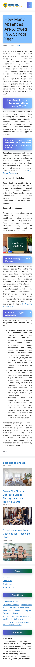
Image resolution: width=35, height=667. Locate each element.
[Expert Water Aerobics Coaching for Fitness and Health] (17, 559)
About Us (6, 577)
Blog (7, 451)
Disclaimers (7, 584)
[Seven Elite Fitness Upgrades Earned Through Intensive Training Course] (17, 524)
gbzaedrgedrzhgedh (14, 462)
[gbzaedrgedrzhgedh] (17, 485)
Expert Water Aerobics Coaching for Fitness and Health (17, 534)
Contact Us (7, 581)
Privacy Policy (8, 587)
